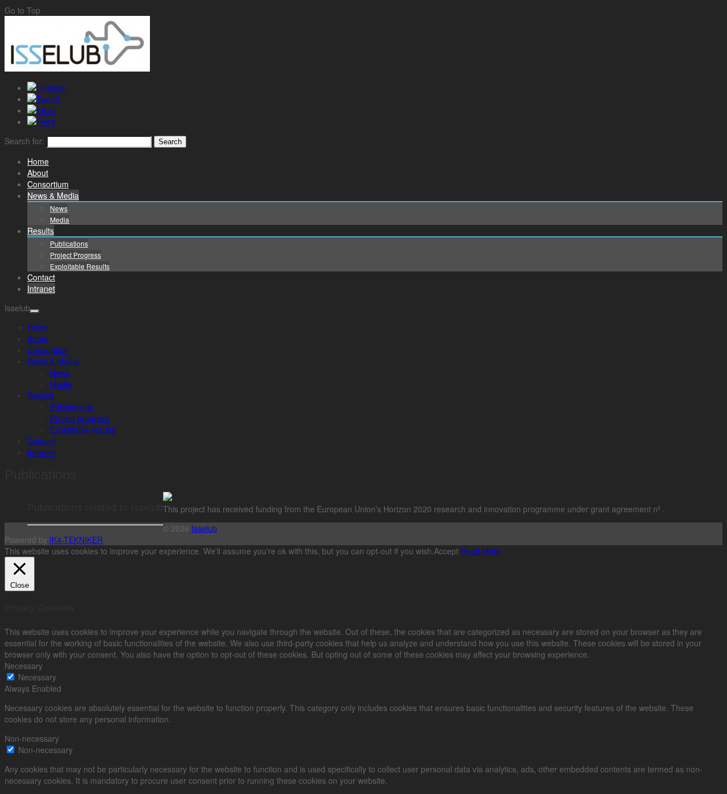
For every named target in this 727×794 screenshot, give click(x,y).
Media (59, 219)
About (37, 172)
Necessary (37, 677)
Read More (481, 551)
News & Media (53, 195)
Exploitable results (80, 266)
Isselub (204, 528)
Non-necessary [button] (32, 738)
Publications (69, 243)
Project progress (75, 255)
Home (38, 161)
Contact (41, 277)
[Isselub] (77, 68)
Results (40, 230)
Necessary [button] (24, 665)
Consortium (48, 184)
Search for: (24, 141)
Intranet (41, 288)
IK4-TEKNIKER (76, 539)
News (59, 208)
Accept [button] (446, 551)
